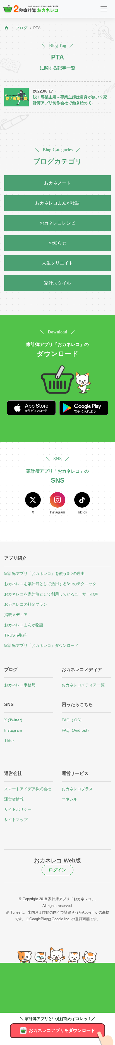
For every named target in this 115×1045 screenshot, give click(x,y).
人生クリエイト (57, 263)
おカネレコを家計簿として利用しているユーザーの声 (51, 594)
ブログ (21, 28)
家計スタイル (57, 283)
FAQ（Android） (76, 730)
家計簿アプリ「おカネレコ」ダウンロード (41, 645)
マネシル (69, 799)
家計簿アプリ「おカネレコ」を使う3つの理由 (44, 573)
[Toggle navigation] (104, 8)
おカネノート (57, 183)
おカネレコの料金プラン (25, 604)
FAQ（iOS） (73, 720)
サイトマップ (16, 819)
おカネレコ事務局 (19, 685)
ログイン (57, 869)
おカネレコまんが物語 (57, 203)
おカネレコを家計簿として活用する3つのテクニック (50, 584)
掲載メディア (16, 614)
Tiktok (9, 740)
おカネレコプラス (77, 789)
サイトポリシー (18, 809)
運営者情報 (14, 799)
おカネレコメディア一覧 (83, 685)
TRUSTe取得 (15, 635)
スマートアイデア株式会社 (27, 789)
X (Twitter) (13, 720)
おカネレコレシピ (57, 223)
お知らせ (57, 243)
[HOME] (7, 28)
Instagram (13, 730)
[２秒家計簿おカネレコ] (30, 9)
